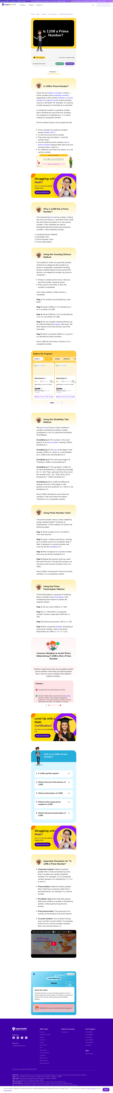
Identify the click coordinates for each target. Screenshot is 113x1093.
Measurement (43, 1045)
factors (63, 98)
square (57, 324)
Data (41, 1047)
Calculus (42, 1042)
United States (64, 1032)
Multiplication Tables (45, 1034)
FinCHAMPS (88, 1037)
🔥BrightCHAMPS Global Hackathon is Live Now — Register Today (32, 1)
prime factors (58, 597)
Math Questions (44, 1060)
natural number (52, 100)
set (45, 427)
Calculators (43, 1055)
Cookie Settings (91, 1088)
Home (32, 14)
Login (92, 5)
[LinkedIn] (34, 974)
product (59, 626)
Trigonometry (43, 1050)
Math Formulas (44, 1058)
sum (55, 450)
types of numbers (55, 93)
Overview (52, 72)
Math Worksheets (44, 1063)
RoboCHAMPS (89, 1042)
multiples (54, 547)
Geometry (42, 1040)
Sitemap (14, 1069)
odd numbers (67, 696)
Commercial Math (44, 1053)
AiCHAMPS (88, 1045)
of (52, 217)
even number (52, 442)
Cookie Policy (8, 1090)
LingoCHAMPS (89, 1040)
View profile (70, 974)
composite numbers (61, 95)
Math (37, 14)
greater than (49, 132)
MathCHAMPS (89, 1032)
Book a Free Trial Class (104, 5)
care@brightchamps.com (18, 1046)
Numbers (43, 14)
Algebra (42, 1037)
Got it (106, 1089)
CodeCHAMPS (89, 1034)
